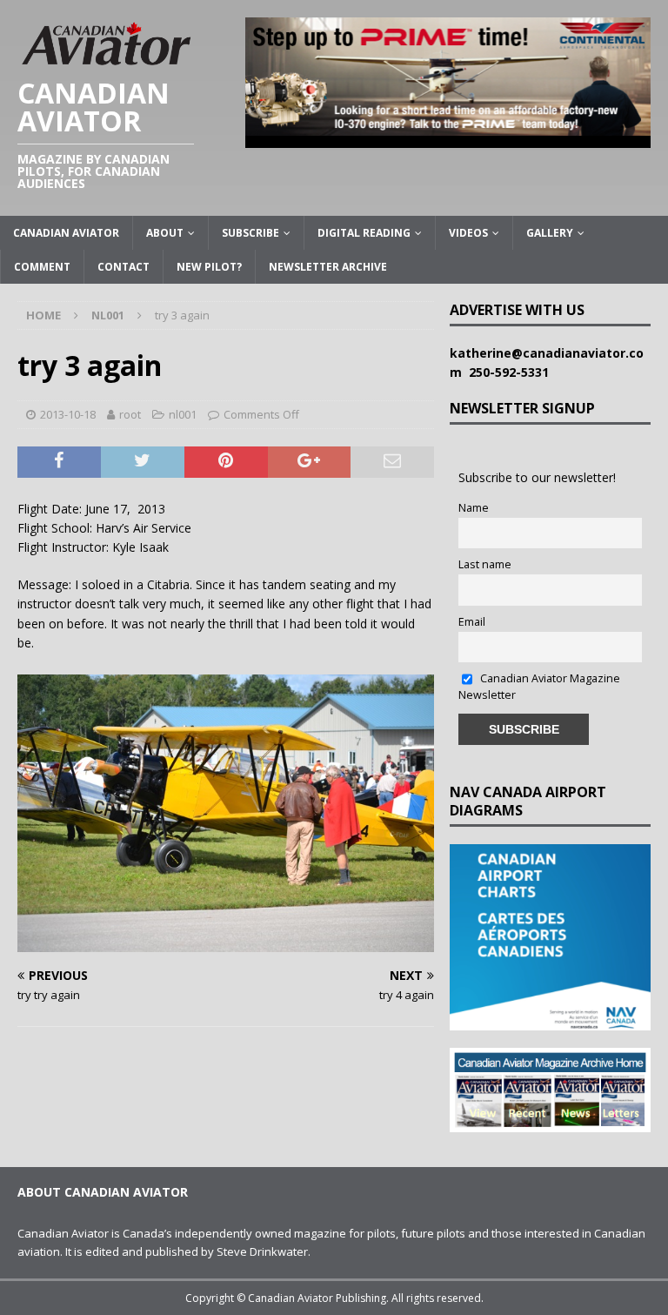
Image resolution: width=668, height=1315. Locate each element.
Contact (123, 266)
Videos (468, 232)
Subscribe (250, 232)
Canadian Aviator (66, 232)
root (130, 414)
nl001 (183, 414)
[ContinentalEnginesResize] (448, 137)
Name (473, 507)
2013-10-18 (68, 414)
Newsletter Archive (328, 266)
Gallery (549, 232)
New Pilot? (209, 266)
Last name (484, 564)
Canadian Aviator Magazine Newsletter (539, 686)
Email (471, 621)
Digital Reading (364, 232)
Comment (42, 266)
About (165, 232)
